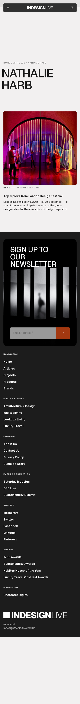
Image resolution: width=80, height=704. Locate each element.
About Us (10, 444)
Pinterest (10, 539)
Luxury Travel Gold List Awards (25, 577)
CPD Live (9, 488)
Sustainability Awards (19, 564)
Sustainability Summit (19, 495)
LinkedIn (9, 533)
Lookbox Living (14, 419)
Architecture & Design (19, 406)
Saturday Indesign (16, 482)
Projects (9, 375)
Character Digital (15, 595)
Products (10, 382)
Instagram (10, 513)
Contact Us (11, 451)
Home (7, 362)
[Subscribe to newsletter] (63, 333)
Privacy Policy (13, 457)
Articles (9, 368)
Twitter (8, 519)
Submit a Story (14, 464)
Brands (8, 388)
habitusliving (12, 413)
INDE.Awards (12, 557)
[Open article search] (72, 7)
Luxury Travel (13, 426)
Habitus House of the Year (22, 570)
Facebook (10, 526)
